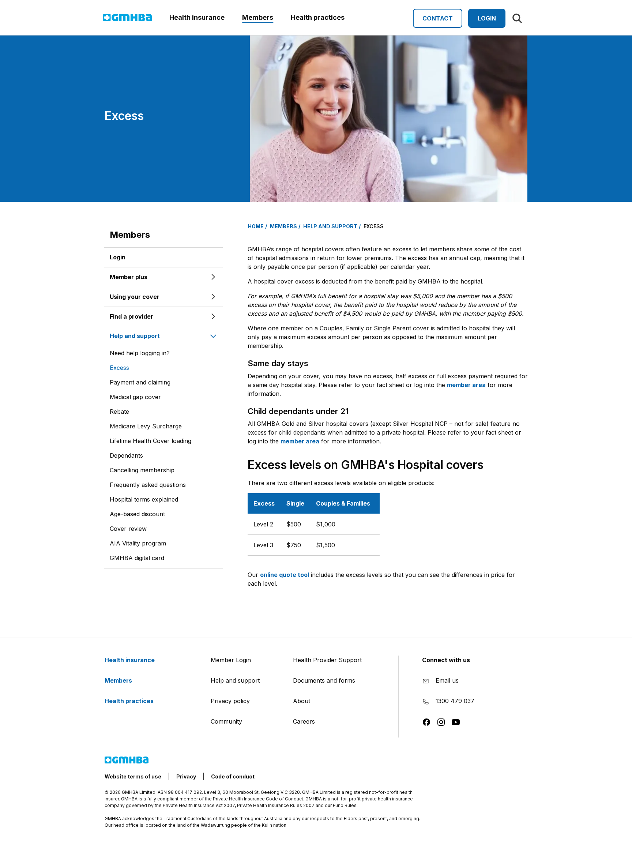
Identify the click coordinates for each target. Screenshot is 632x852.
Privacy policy (230, 701)
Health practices (130, 701)
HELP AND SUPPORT (330, 226)
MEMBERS (283, 226)
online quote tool (284, 574)
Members (130, 234)
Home (256, 226)
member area (466, 385)
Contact (437, 18)
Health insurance (130, 660)
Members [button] (257, 17)
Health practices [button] (318, 17)
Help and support (235, 680)
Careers (304, 721)
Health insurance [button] (197, 17)
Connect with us (446, 660)
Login (487, 18)
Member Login (231, 660)
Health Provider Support (327, 660)
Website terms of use (133, 776)
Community (226, 721)
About (301, 701)
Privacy (186, 776)
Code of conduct (233, 776)
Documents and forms (324, 680)
